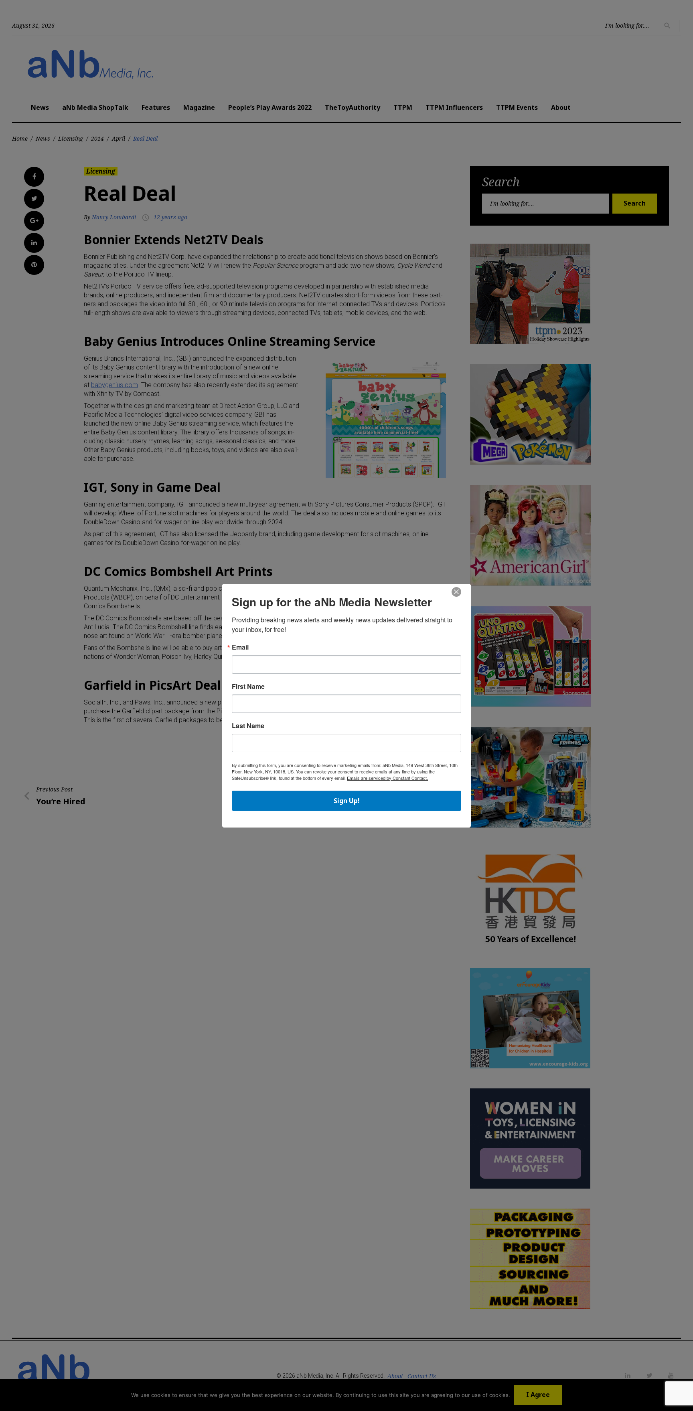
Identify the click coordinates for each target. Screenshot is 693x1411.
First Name (248, 686)
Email (240, 647)
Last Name (248, 726)
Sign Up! (347, 800)
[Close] (456, 592)
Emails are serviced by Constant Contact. (387, 778)
